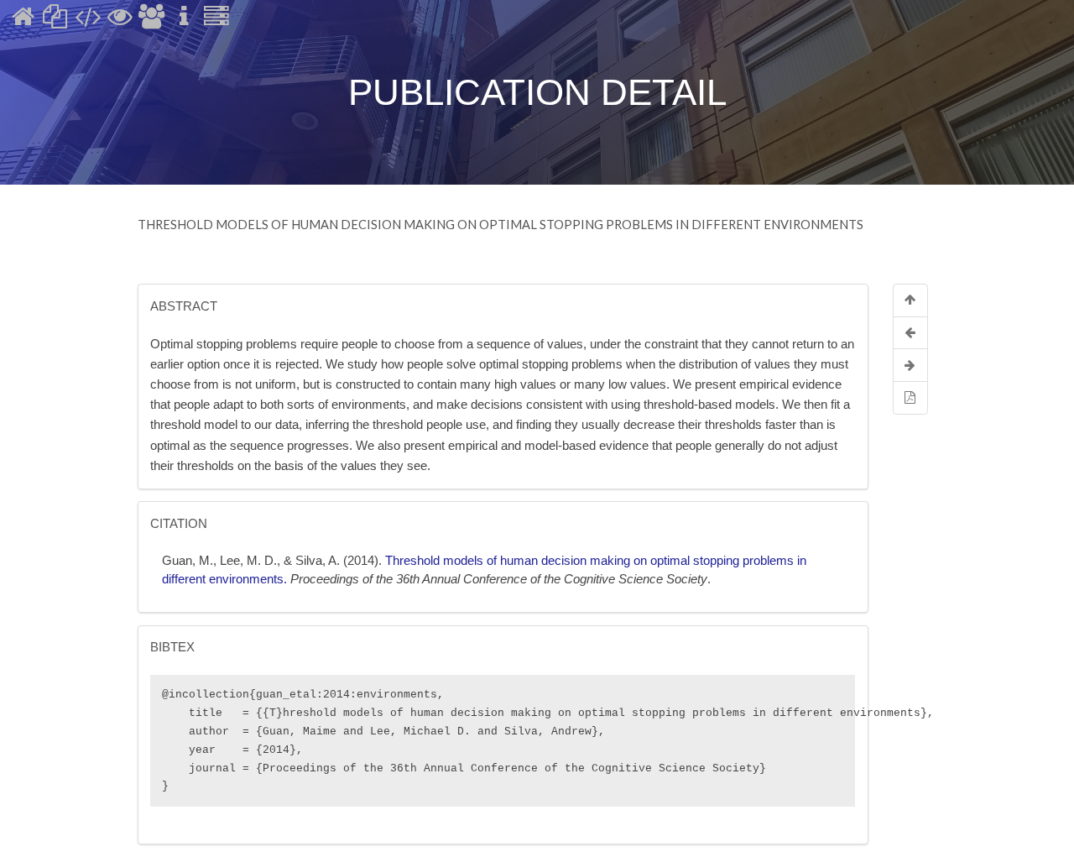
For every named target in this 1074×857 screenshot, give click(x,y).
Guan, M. (187, 560)
